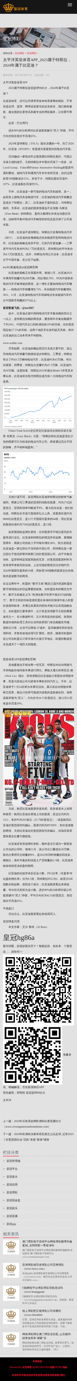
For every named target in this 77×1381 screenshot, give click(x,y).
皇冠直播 (10, 1216)
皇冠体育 (31, 1375)
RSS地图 (50, 1367)
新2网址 (61, 1375)
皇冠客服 (52, 1375)
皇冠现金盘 (11, 1200)
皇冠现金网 (41, 1375)
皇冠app (9, 1224)
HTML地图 (61, 1367)
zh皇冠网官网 (30, 267)
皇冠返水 (10, 1176)
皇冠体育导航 (19, 1375)
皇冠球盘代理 (11, 921)
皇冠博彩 (19, 53)
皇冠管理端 (11, 1160)
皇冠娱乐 (10, 1208)
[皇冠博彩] (15, 5)
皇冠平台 (10, 1168)
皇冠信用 (10, 1184)
